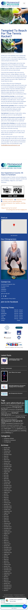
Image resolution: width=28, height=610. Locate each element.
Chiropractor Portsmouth (20, 596)
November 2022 (7, 454)
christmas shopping (15, 411)
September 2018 (8, 511)
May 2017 (6, 538)
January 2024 (7, 447)
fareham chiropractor (10, 414)
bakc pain (3, 405)
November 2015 (7, 569)
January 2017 (7, 545)
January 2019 (7, 504)
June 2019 (6, 495)
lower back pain (17, 427)
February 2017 (7, 544)
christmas (9, 411)
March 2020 (6, 480)
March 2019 (6, 501)
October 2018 (7, 509)
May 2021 (6, 456)
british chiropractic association (12, 405)
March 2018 (6, 521)
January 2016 (7, 566)
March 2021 (6, 459)
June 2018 (6, 516)
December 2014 (7, 585)
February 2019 (7, 502)
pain (16, 428)
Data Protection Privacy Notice (8, 298)
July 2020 (6, 473)
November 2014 (7, 587)
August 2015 (7, 575)
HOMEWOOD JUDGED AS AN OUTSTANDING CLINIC (15, 359)
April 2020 (6, 478)
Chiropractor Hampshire (19, 594)
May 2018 (6, 518)
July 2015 (6, 576)
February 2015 (7, 581)
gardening (8, 417)
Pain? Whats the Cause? (15, 372)
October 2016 (7, 550)
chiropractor (9, 407)
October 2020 (7, 468)
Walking (8, 432)
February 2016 (7, 564)
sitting (5, 430)
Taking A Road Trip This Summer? (9, 208)
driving (23, 411)
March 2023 (6, 449)
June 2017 (6, 537)
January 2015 (7, 583)
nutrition (13, 428)
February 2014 (7, 588)
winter (12, 432)
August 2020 (7, 471)
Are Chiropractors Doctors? (15, 393)
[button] (14, 225)
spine (16, 430)
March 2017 (6, 542)
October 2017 (7, 530)
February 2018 (7, 523)
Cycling (20, 411)
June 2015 (6, 578)
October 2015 (7, 571)
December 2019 (7, 485)
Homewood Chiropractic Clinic (8, 203)
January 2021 (7, 463)
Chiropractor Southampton (8, 596)
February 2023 (7, 451)
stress (19, 430)
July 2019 (6, 494)
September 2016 (8, 552)
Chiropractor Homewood (10, 440)
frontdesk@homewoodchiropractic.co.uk (10, 145)
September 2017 (8, 532)
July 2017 (6, 535)
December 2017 (7, 526)
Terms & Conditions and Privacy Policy (14, 347)
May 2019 (6, 497)
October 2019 (7, 489)
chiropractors (11, 409)
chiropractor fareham (21, 199)
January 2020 (7, 483)
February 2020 (7, 482)
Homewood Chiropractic (8, 199)
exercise (10, 201)
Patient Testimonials (6, 368)
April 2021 (6, 458)
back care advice (9, 403)
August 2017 (7, 533)
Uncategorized (7, 442)
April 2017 (6, 540)
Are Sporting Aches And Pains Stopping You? (16, 209)
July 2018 (6, 514)
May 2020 (6, 477)
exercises (9, 413)
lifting (11, 427)
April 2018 (6, 520)
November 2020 (7, 466)
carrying (21, 405)
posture (19, 429)
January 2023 (7, 452)
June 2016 (6, 557)
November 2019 (7, 487)
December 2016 (7, 547)
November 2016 (7, 549)
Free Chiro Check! (26, 406)
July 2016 (6, 556)
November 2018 (7, 507)
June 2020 (6, 475)
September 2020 (8, 470)
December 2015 (7, 568)
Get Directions (14, 235)
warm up (3, 204)
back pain (21, 402)
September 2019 (8, 490)
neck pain (7, 429)
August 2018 (7, 513)
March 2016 (6, 563)
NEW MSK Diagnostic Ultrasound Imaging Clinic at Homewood (17, 386)
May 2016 (6, 559)
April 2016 (6, 561)
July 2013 (6, 590)
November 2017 (7, 528)
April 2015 (6, 580)
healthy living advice (17, 201)
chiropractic (3, 407)
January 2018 (7, 525)
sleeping (12, 430)
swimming (3, 432)
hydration (18, 203)
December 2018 (7, 506)
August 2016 (7, 554)
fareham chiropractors (15, 415)
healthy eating (13, 417)
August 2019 (7, 492)
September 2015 (8, 573)
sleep (8, 430)
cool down (5, 201)
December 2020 (7, 464)
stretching (23, 203)
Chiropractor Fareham (8, 594)
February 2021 (7, 461)
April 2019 (6, 499)
